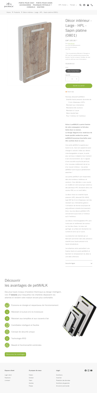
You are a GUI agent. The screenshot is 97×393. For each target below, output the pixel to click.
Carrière (31, 383)
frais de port (71, 43)
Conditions (59, 375)
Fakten (31, 375)
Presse (31, 386)
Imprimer (59, 377)
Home (9, 12)
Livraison (7, 380)
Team (30, 380)
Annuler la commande (62, 386)
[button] (25, 5)
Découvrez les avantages (15, 354)
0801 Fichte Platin (73, 71)
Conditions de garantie (63, 383)
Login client (8, 375)
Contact (31, 377)
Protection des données (63, 380)
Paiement (8, 377)
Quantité (67, 75)
